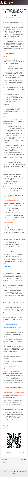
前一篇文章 (4, 459)
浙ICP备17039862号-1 (16, 471)
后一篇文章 (24, 459)
